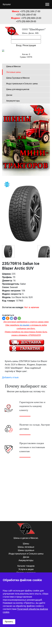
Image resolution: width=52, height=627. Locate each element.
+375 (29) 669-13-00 (31, 18)
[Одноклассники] (7, 318)
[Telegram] (11, 318)
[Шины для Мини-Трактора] (26, 139)
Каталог (7, 4)
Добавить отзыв (10, 377)
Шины (26, 543)
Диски (9, 95)
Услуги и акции (26, 569)
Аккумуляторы (13, 101)
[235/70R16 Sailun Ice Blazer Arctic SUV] (8, 251)
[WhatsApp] (19, 318)
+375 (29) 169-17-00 (30, 11)
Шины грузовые (26, 550)
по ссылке (24, 325)
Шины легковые (26, 547)
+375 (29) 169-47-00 (26, 15)
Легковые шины (13, 72)
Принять (9, 621)
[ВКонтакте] (3, 318)
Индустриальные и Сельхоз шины (26, 553)
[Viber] (15, 318)
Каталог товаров (26, 566)
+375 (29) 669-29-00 (26, 21)
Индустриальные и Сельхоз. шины (22, 83)
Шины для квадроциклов (17, 89)
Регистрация (29, 45)
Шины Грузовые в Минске (18, 78)
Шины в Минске (13, 66)
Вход (18, 45)
